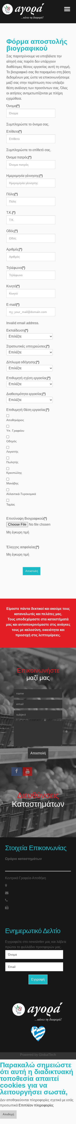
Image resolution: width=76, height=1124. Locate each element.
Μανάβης (12, 483)
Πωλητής (12, 462)
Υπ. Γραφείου (15, 430)
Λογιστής (12, 451)
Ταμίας (10, 504)
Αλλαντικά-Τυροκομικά (21, 494)
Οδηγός (11, 441)
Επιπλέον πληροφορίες (36, 1105)
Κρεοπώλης (14, 472)
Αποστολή (38, 753)
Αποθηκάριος (15, 420)
